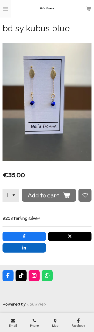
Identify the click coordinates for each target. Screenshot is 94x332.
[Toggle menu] (5, 9)
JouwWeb (36, 304)
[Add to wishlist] (84, 195)
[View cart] (88, 9)
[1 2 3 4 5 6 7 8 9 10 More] (11, 195)
